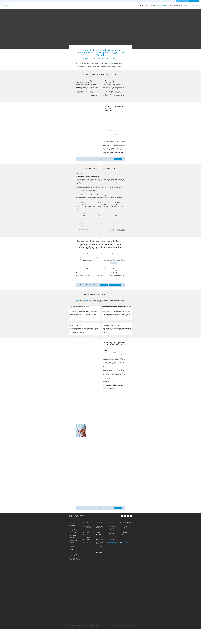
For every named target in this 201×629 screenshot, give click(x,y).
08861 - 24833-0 (86, 534)
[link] (113, 581)
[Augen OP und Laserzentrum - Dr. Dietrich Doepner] (7, 5)
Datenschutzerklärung (124, 625)
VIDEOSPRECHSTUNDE (194, 1)
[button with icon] (122, 516)
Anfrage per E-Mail (73, 540)
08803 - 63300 (98, 534)
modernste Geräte (88, 300)
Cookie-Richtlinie (117, 625)
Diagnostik (103, 298)
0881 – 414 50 (124, 534)
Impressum (130, 625)
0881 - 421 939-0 (73, 537)
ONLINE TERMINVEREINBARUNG (182, 1)
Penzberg (121, 298)
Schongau (77, 300)
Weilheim (113, 298)
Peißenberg (117, 298)
